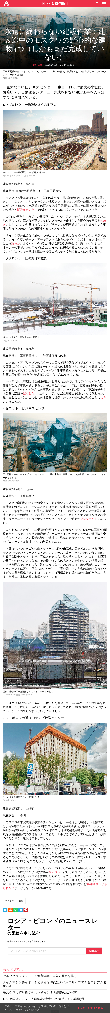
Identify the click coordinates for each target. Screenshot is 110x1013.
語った (15, 243)
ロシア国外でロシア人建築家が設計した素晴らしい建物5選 (43, 999)
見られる (54, 872)
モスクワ (9, 901)
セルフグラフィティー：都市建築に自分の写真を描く (40, 976)
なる (103, 397)
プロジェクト (88, 519)
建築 (21, 901)
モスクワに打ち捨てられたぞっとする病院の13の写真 (40, 992)
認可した (28, 393)
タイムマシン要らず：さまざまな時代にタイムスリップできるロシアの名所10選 (54, 984)
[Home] (6, 3)
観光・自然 (37, 65)
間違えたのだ (25, 210)
